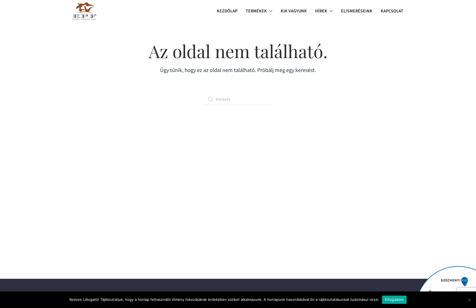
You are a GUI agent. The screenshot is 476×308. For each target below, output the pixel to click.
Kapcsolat (392, 11)
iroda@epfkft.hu (102, 234)
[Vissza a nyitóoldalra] (84, 11)
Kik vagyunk (294, 11)
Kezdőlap (227, 11)
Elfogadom (394, 299)
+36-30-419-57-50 (105, 242)
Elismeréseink (356, 11)
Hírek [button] (321, 11)
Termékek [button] (256, 11)
